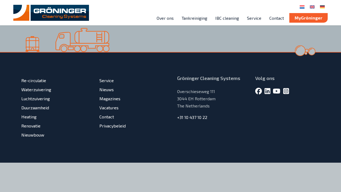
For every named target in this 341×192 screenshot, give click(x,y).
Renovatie (30, 125)
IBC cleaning (227, 18)
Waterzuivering (36, 89)
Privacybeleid (112, 125)
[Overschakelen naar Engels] (312, 6)
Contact (276, 18)
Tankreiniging (194, 18)
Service (254, 18)
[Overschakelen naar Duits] (322, 6)
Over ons (165, 18)
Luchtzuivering (35, 98)
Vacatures (109, 107)
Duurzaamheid (35, 107)
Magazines (109, 98)
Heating (28, 116)
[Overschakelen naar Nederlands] (302, 6)
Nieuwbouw (32, 134)
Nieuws (106, 89)
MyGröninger (308, 17)
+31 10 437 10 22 (192, 117)
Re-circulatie (33, 80)
